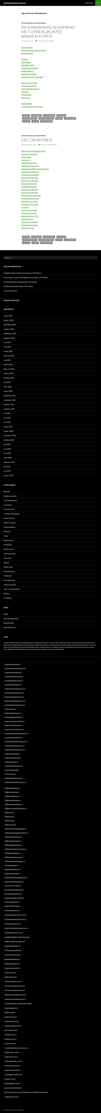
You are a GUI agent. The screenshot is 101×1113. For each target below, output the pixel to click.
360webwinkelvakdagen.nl (15, 861)
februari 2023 (9, 369)
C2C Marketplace (10, 500)
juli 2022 (7, 382)
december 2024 (10, 325)
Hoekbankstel (27, 71)
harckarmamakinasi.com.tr (15, 990)
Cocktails (68, 642)
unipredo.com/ (10, 1043)
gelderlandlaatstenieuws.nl (15, 701)
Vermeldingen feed (11, 618)
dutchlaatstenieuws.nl (13, 685)
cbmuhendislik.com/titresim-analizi (18, 1004)
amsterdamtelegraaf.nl (13, 672)
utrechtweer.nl (10, 774)
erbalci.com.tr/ (10, 1079)
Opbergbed (26, 94)
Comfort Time (9, 509)
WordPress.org (9, 627)
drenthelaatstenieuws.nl (14, 681)
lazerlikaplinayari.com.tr (14, 933)
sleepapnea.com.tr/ (12, 1097)
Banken (26, 115)
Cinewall (25, 92)
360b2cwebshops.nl (12, 796)
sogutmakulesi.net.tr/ (13, 1070)
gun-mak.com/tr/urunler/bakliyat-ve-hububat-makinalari (26, 1092)
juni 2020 (7, 449)
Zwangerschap (45, 649)
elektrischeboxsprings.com (15, 941)
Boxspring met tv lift (29, 216)
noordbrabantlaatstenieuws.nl (16, 733)
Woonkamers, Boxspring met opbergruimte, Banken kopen (48, 32)
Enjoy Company (10, 523)
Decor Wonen (27, 23)
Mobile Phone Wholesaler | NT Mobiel (18, 286)
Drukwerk (21, 645)
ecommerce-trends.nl (13, 886)
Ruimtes (87, 645)
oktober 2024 (9, 329)
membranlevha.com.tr (13, 981)
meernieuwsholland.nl (13, 725)
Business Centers (49, 642)
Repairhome (8, 567)
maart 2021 (8, 427)
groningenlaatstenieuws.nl (15, 705)
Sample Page (89, 3)
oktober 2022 (9, 378)
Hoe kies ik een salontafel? (32, 77)
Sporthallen (31, 647)
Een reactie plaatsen (45, 41)
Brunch (41, 642)
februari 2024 (9, 356)
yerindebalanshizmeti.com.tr (15, 919)
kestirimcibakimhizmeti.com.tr (16, 928)
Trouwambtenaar (69, 647)
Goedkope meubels (29, 68)
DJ (11, 645)
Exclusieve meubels (29, 225)
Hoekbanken (26, 103)
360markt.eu (9, 817)
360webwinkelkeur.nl (13, 853)
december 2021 (10, 396)
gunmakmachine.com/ (13, 1088)
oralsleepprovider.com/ (14, 1074)
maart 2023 (8, 364)
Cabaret (56, 642)
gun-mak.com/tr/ (11, 1030)
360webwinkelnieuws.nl (14, 857)
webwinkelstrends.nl (12, 906)
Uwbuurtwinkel (10, 585)
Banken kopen (27, 53)
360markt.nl (9, 812)
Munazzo (7, 531)
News (6, 536)
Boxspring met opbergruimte (33, 50)
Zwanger (37, 649)
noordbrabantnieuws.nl (14, 737)
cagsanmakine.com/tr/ (13, 1026)
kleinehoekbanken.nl (12, 946)
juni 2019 (7, 471)
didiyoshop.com (11, 977)
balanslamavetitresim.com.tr (15, 915)
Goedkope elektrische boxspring (35, 169)
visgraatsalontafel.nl (12, 968)
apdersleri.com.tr (11, 1057)
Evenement (36, 645)
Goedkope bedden (29, 186)
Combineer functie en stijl (32, 106)
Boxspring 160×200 (29, 180)
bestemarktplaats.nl (12, 873)
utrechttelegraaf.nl (12, 770)
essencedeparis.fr (11, 1008)
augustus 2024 (9, 338)
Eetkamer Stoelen (46, 118)
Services (93, 645)
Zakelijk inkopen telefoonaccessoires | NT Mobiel (22, 273)
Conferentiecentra (77, 642)
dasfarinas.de (10, 1012)
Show (5, 647)
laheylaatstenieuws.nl (13, 713)
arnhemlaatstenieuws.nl (14, 676)
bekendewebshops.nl (13, 869)
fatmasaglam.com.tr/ (12, 1083)
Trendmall (7, 576)
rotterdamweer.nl (11, 762)
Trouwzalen (78, 647)
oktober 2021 (9, 404)
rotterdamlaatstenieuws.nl (15, 750)
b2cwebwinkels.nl (11, 865)
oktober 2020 (9, 440)
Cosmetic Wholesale (11, 514)
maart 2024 (8, 351)
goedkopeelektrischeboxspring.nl (17, 937)
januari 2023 (8, 373)
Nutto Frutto (9, 549)
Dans (93, 642)
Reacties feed (9, 623)
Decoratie (61, 115)
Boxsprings (36, 115)
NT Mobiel (8, 545)
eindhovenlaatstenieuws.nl (15, 689)
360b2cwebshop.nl (12, 792)
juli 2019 (7, 466)
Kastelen (74, 645)
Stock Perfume (9, 571)
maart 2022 (8, 391)
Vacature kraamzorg (88, 647)
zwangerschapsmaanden (57, 649)
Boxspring (25, 97)
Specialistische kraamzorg (19, 647)
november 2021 (10, 400)
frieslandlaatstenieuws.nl (14, 697)
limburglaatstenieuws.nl (14, 717)
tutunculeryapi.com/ (12, 1066)
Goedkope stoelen (29, 74)
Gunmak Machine (10, 291)
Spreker (37, 647)
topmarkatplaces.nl (12, 902)
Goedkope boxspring (30, 166)
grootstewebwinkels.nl (13, 894)
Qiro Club (7, 558)
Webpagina (11, 649)
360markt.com (10, 825)
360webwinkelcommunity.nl (15, 849)
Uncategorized (39, 23)
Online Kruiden (10, 554)
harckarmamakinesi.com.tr (15, 986)
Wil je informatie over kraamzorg (25, 649)
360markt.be (9, 821)
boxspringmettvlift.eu (13, 950)
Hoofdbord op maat (29, 204)
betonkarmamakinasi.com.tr (15, 999)
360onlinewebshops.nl (13, 837)
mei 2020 (7, 453)
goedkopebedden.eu (12, 959)
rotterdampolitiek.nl (12, 754)
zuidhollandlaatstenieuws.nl (15, 782)
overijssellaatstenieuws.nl (14, 746)
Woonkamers (27, 47)
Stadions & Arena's (45, 647)
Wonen (35, 121)
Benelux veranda (10, 496)
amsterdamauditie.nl (12, 664)
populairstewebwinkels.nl (14, 898)
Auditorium (26, 642)
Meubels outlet (27, 65)
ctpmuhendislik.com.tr (13, 1061)
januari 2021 (8, 431)
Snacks (9, 647)
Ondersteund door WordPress (13, 1110)
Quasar (6, 562)
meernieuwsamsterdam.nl (15, 721)
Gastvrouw (61, 645)
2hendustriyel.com (12, 1021)
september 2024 (10, 333)
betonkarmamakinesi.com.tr (15, 995)
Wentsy (6, 593)
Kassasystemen (9, 527)
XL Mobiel (7, 598)
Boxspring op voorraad (31, 195)
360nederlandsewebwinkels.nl (16, 833)
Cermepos (8, 505)
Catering (62, 642)
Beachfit (7, 491)
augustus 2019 (9, 462)
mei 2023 (7, 360)
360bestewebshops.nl (13, 800)
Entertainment (28, 645)
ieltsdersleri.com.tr (12, 1052)
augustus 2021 (9, 409)
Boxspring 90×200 (29, 183)
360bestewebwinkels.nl (14, 804)
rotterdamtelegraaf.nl (13, 758)
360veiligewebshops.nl (13, 845)
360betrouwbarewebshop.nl (15, 808)
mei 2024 (7, 347)
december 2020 (10, 435)
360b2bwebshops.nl (12, 788)
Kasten (59, 118)
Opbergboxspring (28, 86)
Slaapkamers (70, 118)
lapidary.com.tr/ (11, 1039)
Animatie (12, 642)
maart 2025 (8, 316)
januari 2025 (8, 320)
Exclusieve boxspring (30, 198)
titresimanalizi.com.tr (13, 924)
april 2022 (8, 387)
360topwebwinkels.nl (13, 841)
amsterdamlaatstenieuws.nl (15, 668)
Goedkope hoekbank (30, 172)
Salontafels (26, 62)
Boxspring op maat (29, 83)
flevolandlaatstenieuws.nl (14, 693)
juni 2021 (7, 418)
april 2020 (8, 458)
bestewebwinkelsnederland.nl (16, 878)
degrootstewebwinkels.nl (14, 882)
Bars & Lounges (34, 642)
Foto (50, 645)
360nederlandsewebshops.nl (15, 829)
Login (6, 614)
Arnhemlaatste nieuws (15, 3)
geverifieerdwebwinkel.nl (14, 890)
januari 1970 (8, 475)
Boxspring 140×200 (29, 192)
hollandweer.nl (10, 709)
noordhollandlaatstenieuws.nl (16, 742)
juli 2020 (7, 444)
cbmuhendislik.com (12, 910)
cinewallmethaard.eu (13, 955)
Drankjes (14, 645)
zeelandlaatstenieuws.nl (14, 778)
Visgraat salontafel (29, 154)
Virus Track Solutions (12, 589)
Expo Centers (44, 645)
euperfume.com (11, 1017)
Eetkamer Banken (29, 118)
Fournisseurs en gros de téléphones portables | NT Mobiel (26, 277)
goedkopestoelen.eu (12, 964)
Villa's (5, 649)
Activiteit (6, 642)
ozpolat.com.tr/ (10, 1035)
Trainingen (55, 647)
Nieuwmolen (9, 540)
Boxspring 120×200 (29, 178)
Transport (61, 647)
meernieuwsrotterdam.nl (14, 729)
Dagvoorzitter (87, 642)
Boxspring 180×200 (29, 189)
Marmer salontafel (29, 210)
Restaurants (81, 645)
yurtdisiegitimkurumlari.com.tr (16, 1048)
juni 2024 (7, 342)
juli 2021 (7, 413)
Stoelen (24, 59)
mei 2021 (7, 422)
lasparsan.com (10, 972)
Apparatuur (18, 642)
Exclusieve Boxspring (30, 89)
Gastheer (54, 645)
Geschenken (68, 645)
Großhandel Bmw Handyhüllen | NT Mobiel (20, 282)
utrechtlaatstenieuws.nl (14, 766)
